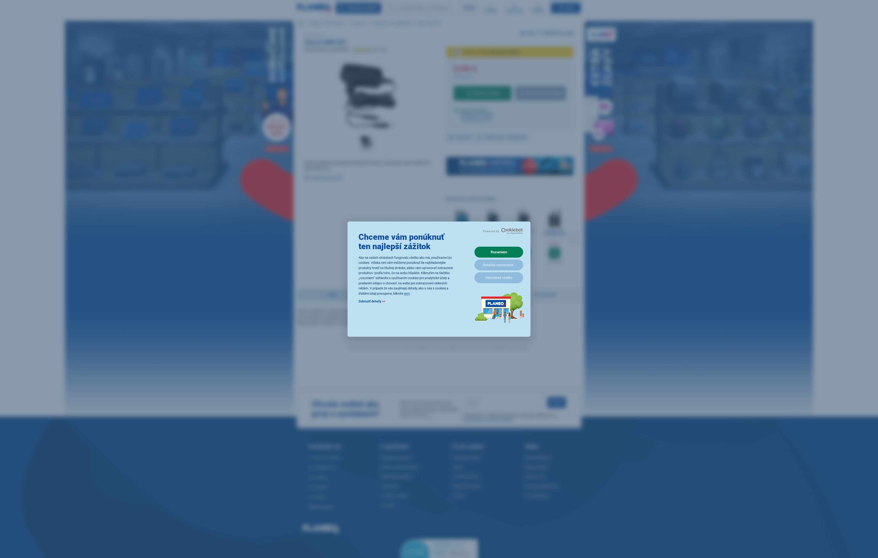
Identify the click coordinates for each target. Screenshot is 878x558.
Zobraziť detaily (372, 301)
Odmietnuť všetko (498, 278)
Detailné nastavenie (498, 265)
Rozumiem (499, 252)
